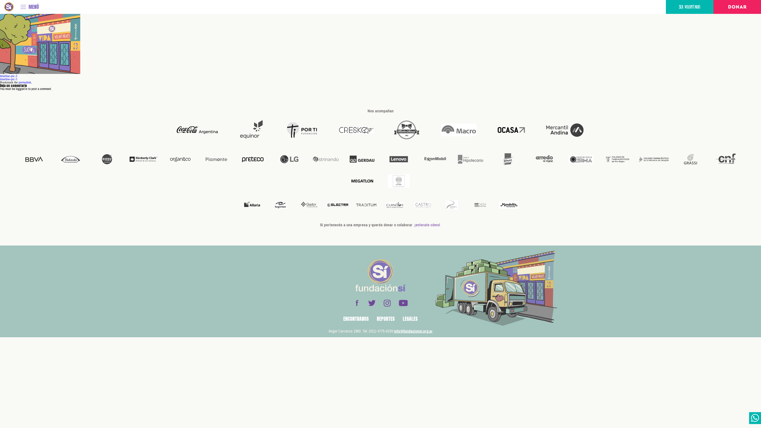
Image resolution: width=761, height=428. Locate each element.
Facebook (356, 303)
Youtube (403, 303)
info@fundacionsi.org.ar (413, 331)
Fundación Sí (9, 7)
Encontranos (356, 318)
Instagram (387, 303)
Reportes (386, 318)
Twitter (372, 303)
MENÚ (34, 7)
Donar (737, 7)
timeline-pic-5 (8, 79)
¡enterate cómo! (427, 224)
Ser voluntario (689, 6)
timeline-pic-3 (8, 76)
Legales (410, 318)
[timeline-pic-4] (40, 73)
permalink (25, 82)
